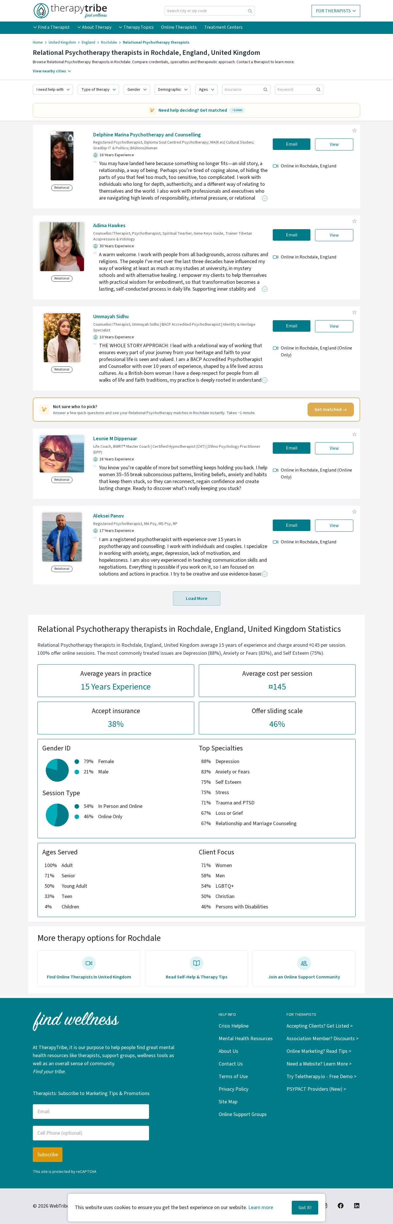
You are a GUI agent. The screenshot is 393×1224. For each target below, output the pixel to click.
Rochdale (109, 42)
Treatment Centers (223, 27)
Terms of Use (233, 1076)
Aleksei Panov (108, 516)
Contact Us (231, 1063)
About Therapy (96, 27)
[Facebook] (340, 1205)
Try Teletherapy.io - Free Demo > (321, 1076)
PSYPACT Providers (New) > (316, 1089)
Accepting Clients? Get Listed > (320, 1026)
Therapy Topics (138, 27)
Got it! (305, 1207)
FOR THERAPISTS (333, 11)
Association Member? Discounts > (322, 1038)
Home (38, 42)
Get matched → (330, 409)
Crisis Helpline (234, 1026)
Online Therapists (179, 27)
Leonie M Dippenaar (115, 438)
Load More (196, 598)
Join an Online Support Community (304, 977)
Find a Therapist (54, 27)
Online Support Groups (243, 1114)
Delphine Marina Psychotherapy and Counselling (147, 134)
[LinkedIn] (356, 1205)
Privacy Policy (233, 1089)
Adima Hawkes (109, 225)
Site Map (228, 1101)
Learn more (260, 1207)
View (334, 144)
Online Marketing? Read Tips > (319, 1051)
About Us (228, 1051)
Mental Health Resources (246, 1038)
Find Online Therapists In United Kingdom (89, 977)
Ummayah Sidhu (111, 316)
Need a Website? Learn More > (319, 1063)
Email (291, 144)
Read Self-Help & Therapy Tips (196, 977)
